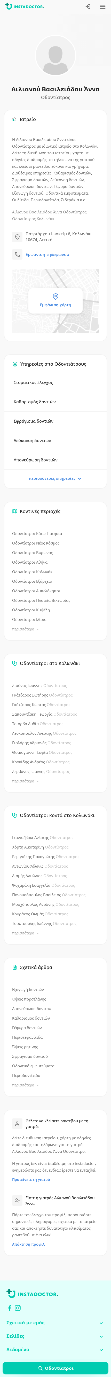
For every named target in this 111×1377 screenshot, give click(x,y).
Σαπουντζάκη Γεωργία (44, 714)
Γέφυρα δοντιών (27, 1027)
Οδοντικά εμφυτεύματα (33, 1065)
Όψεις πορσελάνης (29, 999)
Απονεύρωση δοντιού (31, 1008)
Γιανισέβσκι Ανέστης (42, 837)
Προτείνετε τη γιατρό (31, 1179)
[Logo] (24, 7)
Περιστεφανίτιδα (27, 1037)
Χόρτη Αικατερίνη (40, 847)
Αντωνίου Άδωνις (40, 866)
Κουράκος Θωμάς (40, 913)
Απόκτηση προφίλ (28, 1244)
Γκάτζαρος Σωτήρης (42, 695)
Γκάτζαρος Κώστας (41, 704)
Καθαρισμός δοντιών (31, 1018)
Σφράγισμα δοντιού (30, 1056)
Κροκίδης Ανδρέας (40, 761)
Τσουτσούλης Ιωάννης (44, 923)
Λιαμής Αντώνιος (39, 875)
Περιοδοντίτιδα (26, 1075)
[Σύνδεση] (88, 7)
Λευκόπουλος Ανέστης (44, 733)
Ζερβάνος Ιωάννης (41, 771)
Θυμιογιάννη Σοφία (42, 752)
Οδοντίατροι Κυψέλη (31, 609)
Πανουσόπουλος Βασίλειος (48, 894)
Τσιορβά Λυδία (37, 723)
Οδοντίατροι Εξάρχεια (32, 581)
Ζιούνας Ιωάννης (39, 685)
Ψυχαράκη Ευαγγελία (43, 885)
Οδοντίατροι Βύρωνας (32, 552)
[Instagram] (17, 1307)
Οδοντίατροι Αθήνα (29, 562)
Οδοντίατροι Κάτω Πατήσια (37, 533)
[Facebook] (9, 1308)
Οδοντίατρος (74, 211)
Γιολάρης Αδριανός (41, 742)
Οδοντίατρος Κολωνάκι (33, 218)
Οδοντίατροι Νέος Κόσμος (35, 543)
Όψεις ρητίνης (25, 1046)
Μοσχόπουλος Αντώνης (45, 904)
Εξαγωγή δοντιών (28, 989)
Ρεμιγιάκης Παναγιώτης (45, 856)
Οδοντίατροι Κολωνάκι (33, 571)
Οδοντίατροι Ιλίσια (29, 619)
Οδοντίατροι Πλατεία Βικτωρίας (41, 600)
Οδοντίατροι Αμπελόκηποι (36, 590)
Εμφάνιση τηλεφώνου (47, 254)
